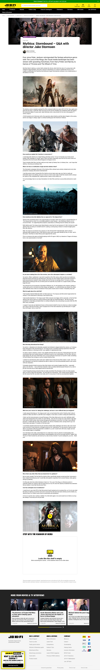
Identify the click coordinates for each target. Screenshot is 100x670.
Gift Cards (80, 9)
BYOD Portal (67, 653)
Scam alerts (32, 656)
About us (66, 639)
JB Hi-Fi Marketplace (69, 658)
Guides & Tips (50, 647)
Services (70, 9)
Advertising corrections (35, 653)
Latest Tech (50, 641)
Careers (66, 641)
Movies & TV (19, 15)
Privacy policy (60, 667)
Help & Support (33, 639)
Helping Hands (68, 647)
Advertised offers (33, 650)
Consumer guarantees (46, 667)
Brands (22, 9)
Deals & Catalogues (46, 9)
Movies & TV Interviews (29, 15)
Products (12, 9)
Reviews (49, 650)
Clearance (60, 9)
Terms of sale (84, 667)
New (3, 9)
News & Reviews (7, 12)
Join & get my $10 (13, 665)
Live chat (55, 1)
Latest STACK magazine (53, 653)
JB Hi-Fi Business (68, 656)
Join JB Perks (92, 9)
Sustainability (67, 644)
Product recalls (33, 658)
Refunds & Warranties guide (36, 647)
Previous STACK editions (53, 656)
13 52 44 (64, 1)
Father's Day (32, 9)
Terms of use (72, 667)
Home (3, 15)
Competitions (50, 644)
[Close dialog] (22, 653)
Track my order (33, 641)
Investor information (69, 650)
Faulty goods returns (34, 644)
